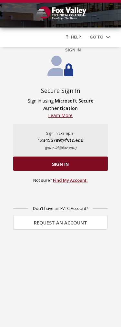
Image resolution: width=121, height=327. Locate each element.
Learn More (60, 115)
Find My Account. (70, 180)
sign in (60, 164)
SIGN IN (73, 50)
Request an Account (60, 223)
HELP (76, 37)
